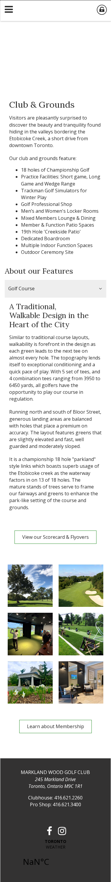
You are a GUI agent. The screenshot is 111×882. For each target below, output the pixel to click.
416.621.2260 (68, 797)
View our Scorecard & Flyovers (55, 537)
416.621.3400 (67, 804)
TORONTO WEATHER (55, 856)
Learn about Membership (55, 726)
